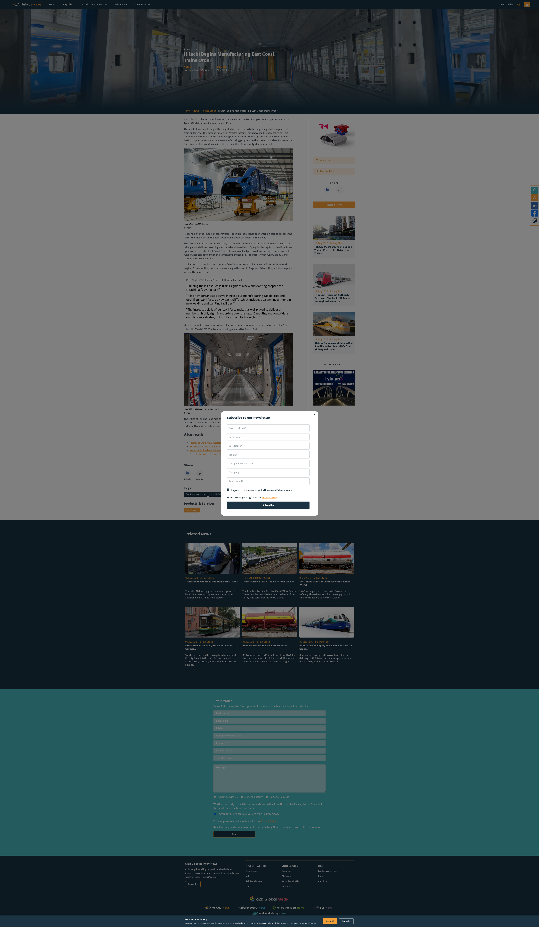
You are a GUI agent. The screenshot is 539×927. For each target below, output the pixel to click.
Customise (346, 921)
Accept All (330, 921)
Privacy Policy (269, 497)
